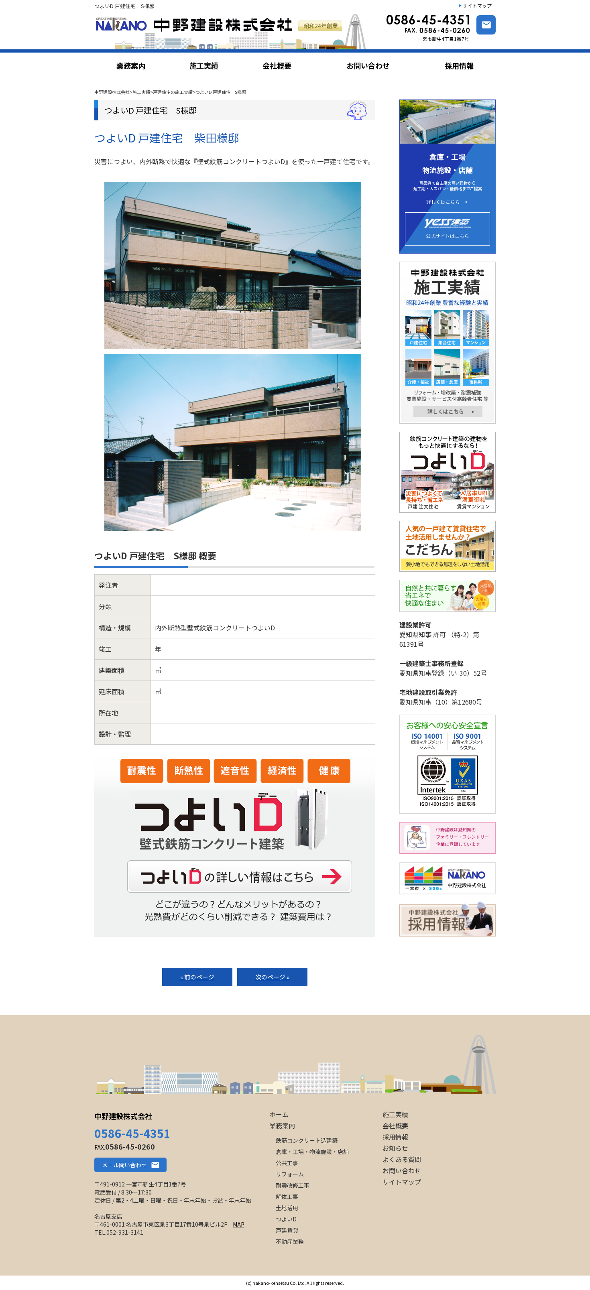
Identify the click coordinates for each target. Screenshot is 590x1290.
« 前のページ (197, 977)
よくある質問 (401, 1159)
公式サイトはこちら (447, 235)
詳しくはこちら (443, 201)
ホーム (279, 1114)
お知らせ (395, 1148)
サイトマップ (477, 5)
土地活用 (287, 1208)
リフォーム (290, 1174)
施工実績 (395, 1114)
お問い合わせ (401, 1170)
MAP (238, 1224)
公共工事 (287, 1163)
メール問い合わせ (124, 1165)
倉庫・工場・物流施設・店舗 (312, 1152)
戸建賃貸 (287, 1230)
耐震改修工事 (292, 1185)
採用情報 (395, 1137)
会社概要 (395, 1125)
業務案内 (282, 1125)
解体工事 (287, 1196)
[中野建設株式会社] (232, 31)
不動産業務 (290, 1241)
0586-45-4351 (132, 1133)
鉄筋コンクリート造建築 (307, 1140)
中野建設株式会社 (123, 1116)
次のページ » (272, 977)
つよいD (286, 1219)
